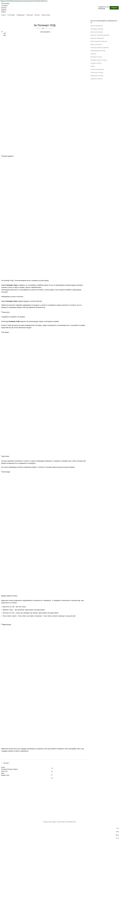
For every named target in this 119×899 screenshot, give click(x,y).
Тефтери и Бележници (97, 69)
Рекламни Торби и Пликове (99, 60)
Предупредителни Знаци (98, 50)
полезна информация (44, 20)
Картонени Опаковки (97, 32)
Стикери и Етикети (96, 63)
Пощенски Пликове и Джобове (100, 47)
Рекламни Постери (96, 57)
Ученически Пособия (97, 72)
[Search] (12, 7)
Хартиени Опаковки (96, 78)
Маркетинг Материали (97, 38)
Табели (93, 66)
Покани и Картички (96, 44)
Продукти (114, 7)
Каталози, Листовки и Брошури (100, 35)
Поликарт (6, 763)
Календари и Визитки (97, 29)
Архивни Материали (97, 25)
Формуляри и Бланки (97, 75)
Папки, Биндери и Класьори (99, 41)
